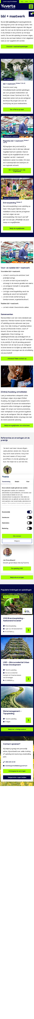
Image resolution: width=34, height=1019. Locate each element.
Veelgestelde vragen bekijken (17, 777)
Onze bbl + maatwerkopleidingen (17, 46)
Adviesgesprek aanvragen (17, 771)
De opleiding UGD (17, 568)
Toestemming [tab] (6, 481)
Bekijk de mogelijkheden (17, 228)
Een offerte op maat (17, 109)
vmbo (26, 1)
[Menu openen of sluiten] (31, 6)
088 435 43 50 (10, 762)
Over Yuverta (5, 4)
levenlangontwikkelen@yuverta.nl (16, 765)
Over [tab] (27, 481)
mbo (22, 1)
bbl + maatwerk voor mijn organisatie (17, 170)
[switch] (29, 517)
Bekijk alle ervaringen (17, 577)
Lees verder (17, 614)
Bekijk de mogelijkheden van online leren (17, 425)
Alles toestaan (17, 536)
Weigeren (17, 541)
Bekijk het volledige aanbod (17, 729)
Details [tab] (17, 481)
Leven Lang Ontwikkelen (10, 1)
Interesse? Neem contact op (17, 358)
